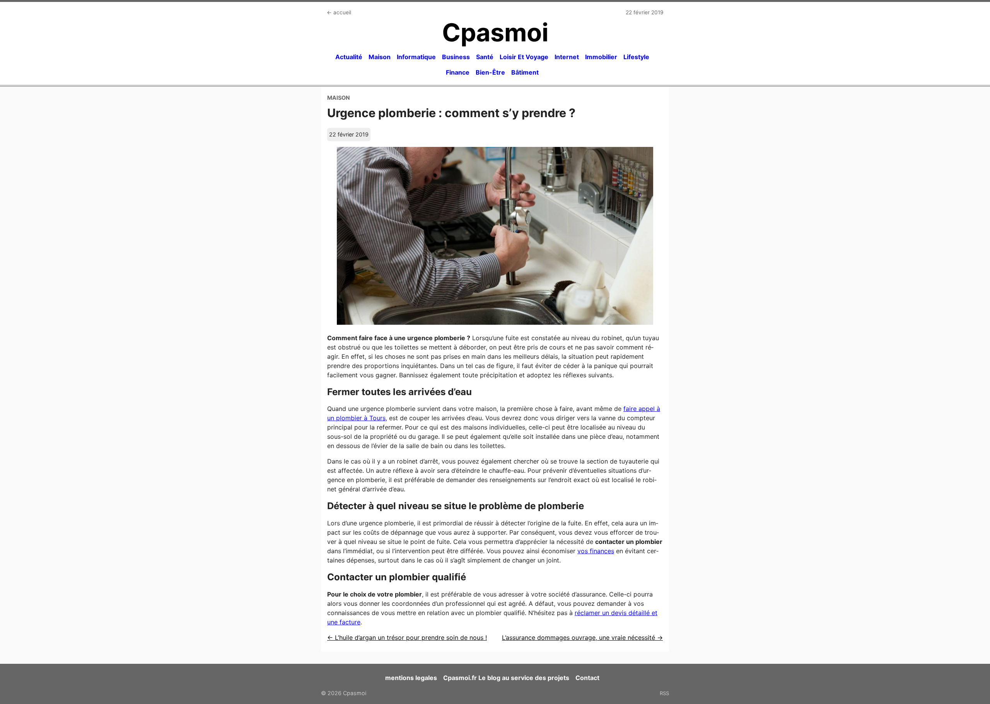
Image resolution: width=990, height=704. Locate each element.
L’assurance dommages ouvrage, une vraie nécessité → (582, 637)
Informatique (416, 57)
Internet (567, 57)
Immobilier (601, 57)
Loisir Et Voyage (524, 57)
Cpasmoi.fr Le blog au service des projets (506, 678)
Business (456, 57)
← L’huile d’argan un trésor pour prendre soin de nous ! (407, 637)
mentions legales (411, 678)
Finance (457, 72)
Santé (484, 57)
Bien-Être (490, 72)
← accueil (339, 12)
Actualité (348, 57)
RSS (664, 693)
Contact (587, 678)
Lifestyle (636, 57)
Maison (380, 57)
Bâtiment (525, 72)
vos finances (595, 551)
